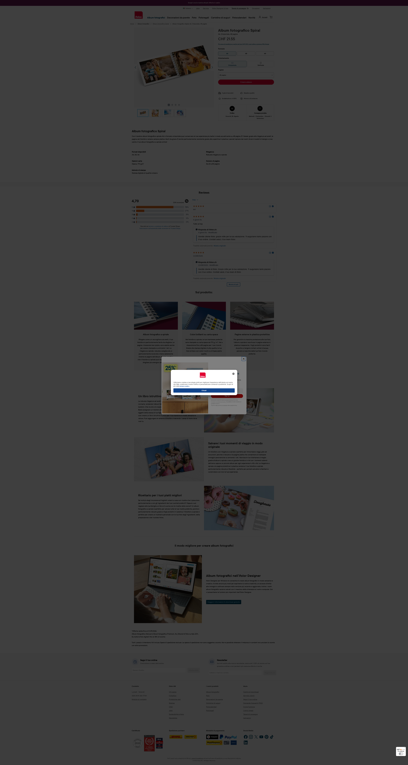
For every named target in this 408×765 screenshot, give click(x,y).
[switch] (401, 753)
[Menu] (404, 748)
